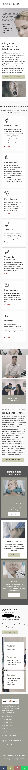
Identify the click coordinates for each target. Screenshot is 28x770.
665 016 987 (12, 649)
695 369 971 (12, 684)
